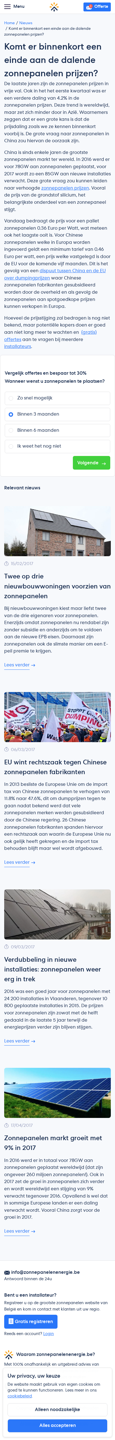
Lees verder (17, 665)
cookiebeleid (20, 1396)
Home (9, 23)
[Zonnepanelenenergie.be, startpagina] (54, 7)
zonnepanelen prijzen (65, 188)
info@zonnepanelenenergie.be (45, 1272)
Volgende (88, 463)
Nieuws (25, 23)
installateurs (17, 346)
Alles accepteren (57, 1425)
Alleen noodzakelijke (57, 1409)
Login (48, 1334)
